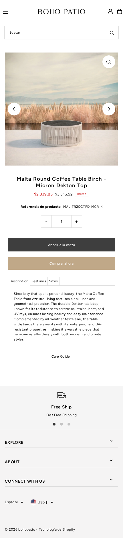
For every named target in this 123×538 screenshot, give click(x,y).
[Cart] (119, 11)
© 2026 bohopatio (20, 529)
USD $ (43, 502)
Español (11, 502)
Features (38, 281)
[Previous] (14, 108)
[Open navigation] (17, 11)
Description (18, 281)
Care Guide (60, 356)
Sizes (53, 281)
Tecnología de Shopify (57, 529)
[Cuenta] (110, 11)
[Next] (108, 108)
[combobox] (61, 32)
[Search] (112, 32)
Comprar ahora (61, 263)
